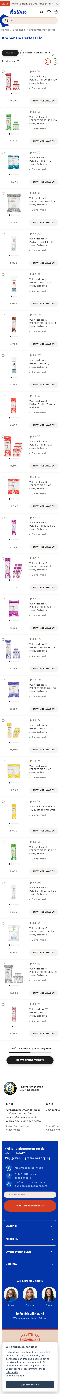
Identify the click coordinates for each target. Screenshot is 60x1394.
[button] (30, 53)
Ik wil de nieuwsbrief (30, 1206)
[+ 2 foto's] (14, 487)
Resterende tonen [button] (30, 1060)
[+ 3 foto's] (14, 771)
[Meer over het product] (14, 81)
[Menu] (4, 12)
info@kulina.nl (30, 1314)
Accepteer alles (30, 1384)
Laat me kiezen (15, 1375)
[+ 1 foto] (14, 122)
